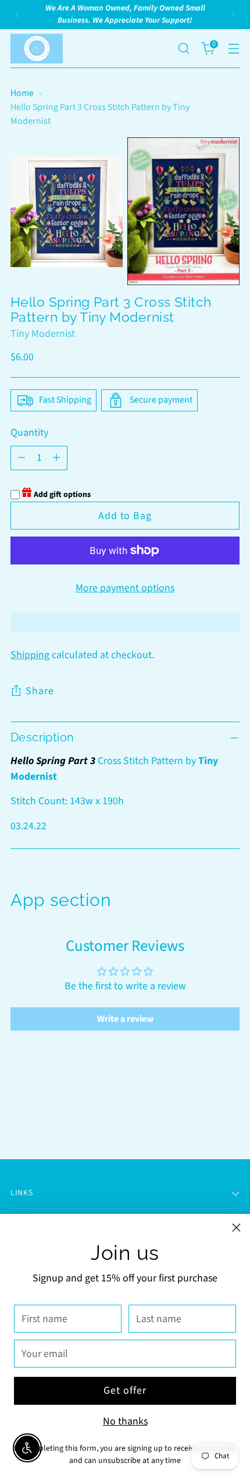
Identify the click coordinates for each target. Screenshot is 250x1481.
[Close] (236, 1228)
